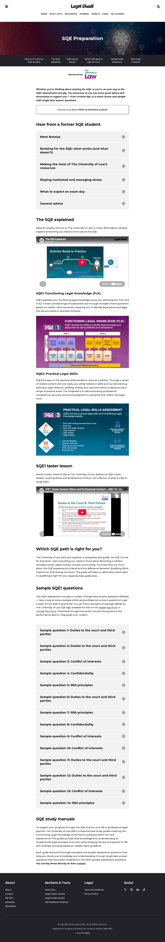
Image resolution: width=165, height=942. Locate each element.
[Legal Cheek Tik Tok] (144, 889)
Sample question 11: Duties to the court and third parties (78, 761)
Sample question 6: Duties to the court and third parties (77, 698)
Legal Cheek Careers (55, 894)
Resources (71, 14)
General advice (51, 203)
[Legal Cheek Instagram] (131, 889)
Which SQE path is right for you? (94, 60)
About (8, 890)
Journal (84, 14)
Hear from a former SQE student (34, 60)
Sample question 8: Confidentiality (66, 724)
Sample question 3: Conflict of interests (70, 661)
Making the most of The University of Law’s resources (73, 166)
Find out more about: (82, 109)
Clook (87, 933)
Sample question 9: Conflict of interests (70, 736)
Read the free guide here (82, 575)
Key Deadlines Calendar (56, 902)
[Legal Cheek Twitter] (125, 889)
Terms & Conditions (94, 890)
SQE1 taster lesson (72, 60)
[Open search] (158, 6)
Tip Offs (9, 898)
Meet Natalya (50, 137)
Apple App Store (108, 607)
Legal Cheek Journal (55, 898)
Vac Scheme (117, 14)
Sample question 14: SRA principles (67, 803)
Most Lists (56, 14)
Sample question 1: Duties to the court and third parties (77, 632)
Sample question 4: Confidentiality (67, 673)
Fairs (105, 14)
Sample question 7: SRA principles (66, 712)
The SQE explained (55, 60)
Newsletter (10, 906)
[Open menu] (6, 6)
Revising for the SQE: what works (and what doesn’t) (74, 150)
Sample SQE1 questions (117, 60)
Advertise (10, 902)
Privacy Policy (91, 894)
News (44, 14)
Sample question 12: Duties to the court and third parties (78, 777)
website (81, 863)
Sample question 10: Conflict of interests (71, 748)
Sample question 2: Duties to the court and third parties (77, 647)
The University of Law (80, 93)
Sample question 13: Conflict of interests (71, 791)
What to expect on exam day (62, 191)
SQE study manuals (136, 60)
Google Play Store (46, 611)
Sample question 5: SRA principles (66, 685)
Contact (9, 894)
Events (96, 14)
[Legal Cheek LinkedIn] (138, 889)
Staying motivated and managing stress (71, 180)
